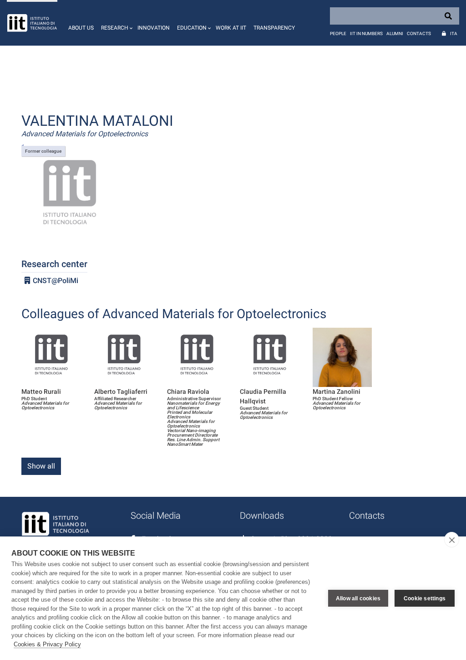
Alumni (394, 33)
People (338, 33)
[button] (115, 23)
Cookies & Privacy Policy (47, 644)
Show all (41, 466)
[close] (451, 539)
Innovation (153, 28)
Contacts (419, 33)
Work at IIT (231, 28)
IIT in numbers (366, 33)
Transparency (274, 28)
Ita (453, 33)
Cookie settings (425, 598)
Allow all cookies (358, 598)
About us (81, 28)
